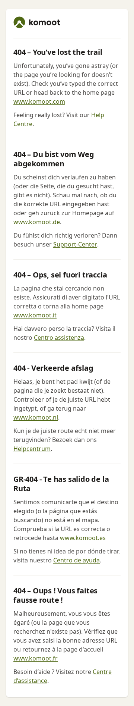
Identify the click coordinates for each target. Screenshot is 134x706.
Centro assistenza (59, 337)
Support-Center (75, 244)
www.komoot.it (35, 315)
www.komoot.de (36, 222)
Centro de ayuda (76, 560)
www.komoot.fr (35, 658)
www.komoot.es (83, 538)
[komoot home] (36, 22)
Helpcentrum (32, 449)
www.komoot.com (39, 101)
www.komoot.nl (35, 417)
